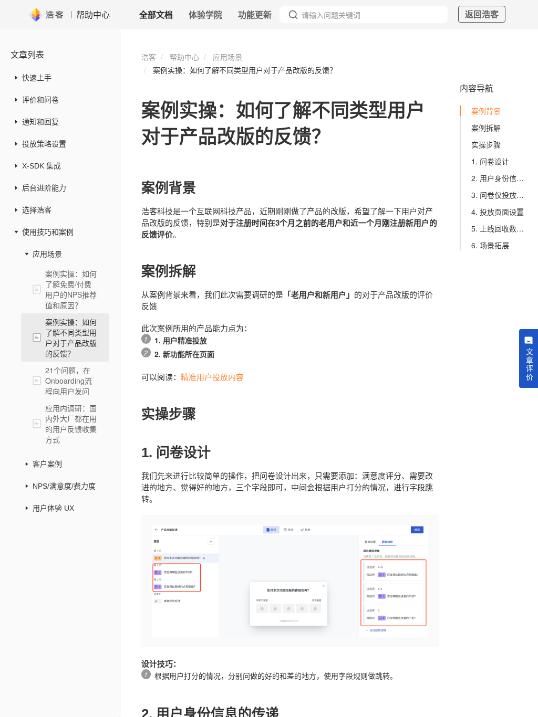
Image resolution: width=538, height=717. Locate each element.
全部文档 (156, 14)
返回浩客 (482, 14)
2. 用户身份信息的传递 (500, 178)
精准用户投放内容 (212, 376)
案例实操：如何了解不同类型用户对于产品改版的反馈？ (71, 337)
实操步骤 (486, 144)
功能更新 (255, 14)
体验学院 (205, 14)
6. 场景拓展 (490, 245)
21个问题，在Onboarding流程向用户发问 (68, 380)
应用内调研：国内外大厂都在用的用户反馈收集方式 (71, 424)
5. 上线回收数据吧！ (500, 228)
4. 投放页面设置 (497, 211)
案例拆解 (486, 127)
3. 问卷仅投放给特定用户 (500, 194)
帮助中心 (184, 56)
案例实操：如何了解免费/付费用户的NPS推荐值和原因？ (71, 289)
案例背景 (486, 111)
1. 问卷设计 (490, 161)
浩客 (148, 56)
